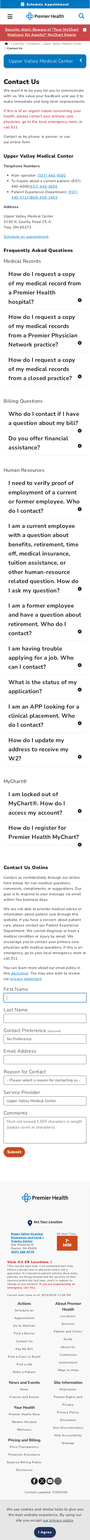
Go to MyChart (24, 1326)
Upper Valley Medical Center (62, 44)
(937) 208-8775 (22, 1252)
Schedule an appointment (26, 236)
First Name (16, 989)
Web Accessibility (68, 1435)
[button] (10, 16)
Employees (68, 1389)
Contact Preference (32, 1030)
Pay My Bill (24, 1349)
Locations (17, 44)
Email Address (20, 1051)
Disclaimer (68, 1420)
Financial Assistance (24, 1454)
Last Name (16, 1010)
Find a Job (24, 1364)
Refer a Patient (24, 1372)
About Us (68, 1347)
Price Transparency (24, 1447)
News (24, 1389)
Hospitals (33, 44)
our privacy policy (58, 1520)
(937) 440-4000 (51, 175)
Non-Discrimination (68, 1428)
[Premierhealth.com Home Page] (6, 44)
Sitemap (68, 1443)
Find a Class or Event (24, 1357)
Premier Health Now (24, 1414)
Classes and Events (24, 1397)
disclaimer (20, 973)
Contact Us (24, 1341)
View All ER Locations (28, 1262)
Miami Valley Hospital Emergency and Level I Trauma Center (27, 1237)
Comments (16, 1113)
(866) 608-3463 (43, 197)
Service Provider (22, 1092)
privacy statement (25, 978)
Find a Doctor (24, 1333)
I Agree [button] (45, 1532)
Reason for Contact (25, 1071)
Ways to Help (68, 1370)
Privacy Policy (68, 1412)
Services (68, 1324)
